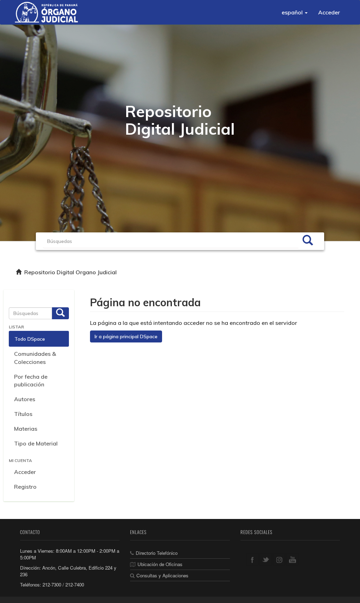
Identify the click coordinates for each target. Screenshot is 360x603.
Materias (25, 428)
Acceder (25, 471)
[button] (294, 12)
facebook (252, 559)
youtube (292, 559)
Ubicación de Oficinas (159, 564)
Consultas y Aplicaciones (162, 575)
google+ (279, 559)
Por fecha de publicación (30, 380)
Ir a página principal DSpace (126, 336)
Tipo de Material (36, 443)
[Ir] (307, 241)
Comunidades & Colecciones (35, 357)
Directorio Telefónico (157, 553)
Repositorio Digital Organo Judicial (70, 272)
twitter (265, 559)
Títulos (23, 413)
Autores (24, 399)
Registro (25, 486)
